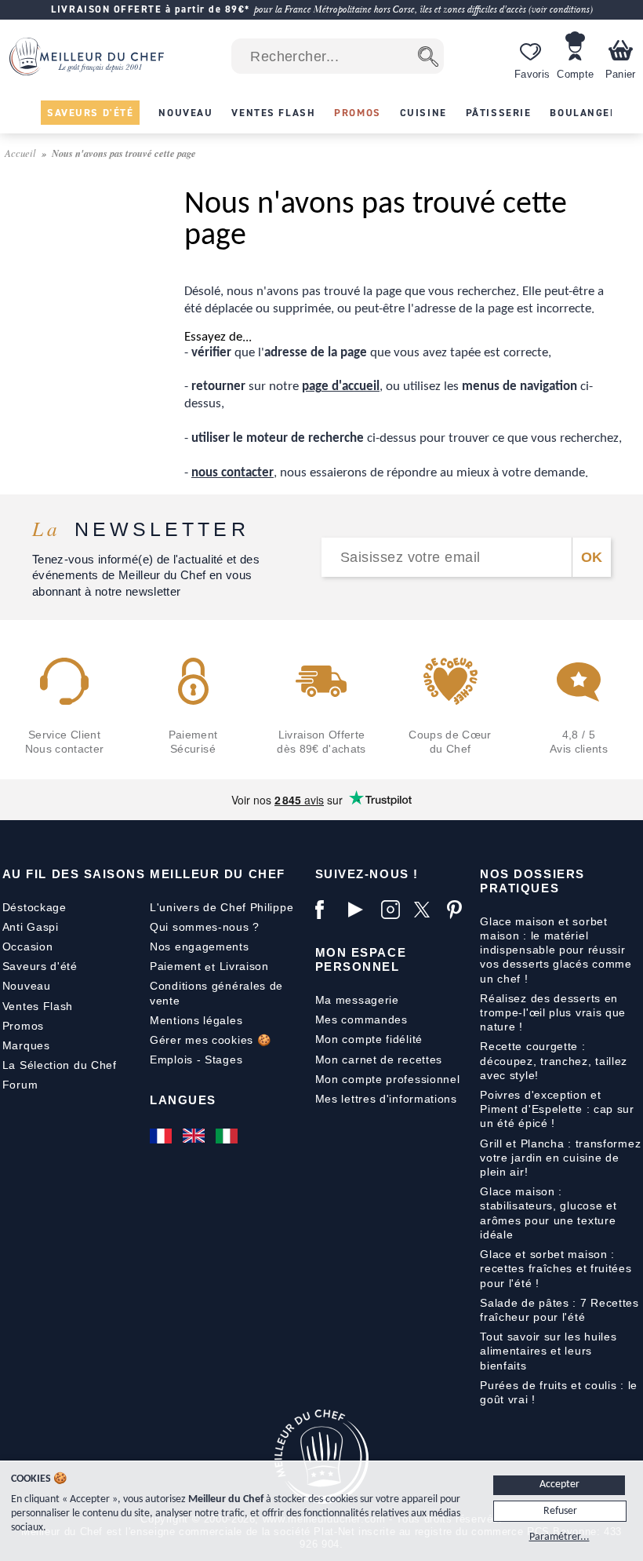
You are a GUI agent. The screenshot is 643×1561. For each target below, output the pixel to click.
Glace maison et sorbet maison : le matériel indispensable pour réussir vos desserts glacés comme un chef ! (556, 950)
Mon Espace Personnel (360, 959)
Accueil (21, 152)
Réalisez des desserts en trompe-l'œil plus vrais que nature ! (553, 1012)
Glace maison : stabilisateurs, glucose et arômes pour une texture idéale (548, 1213)
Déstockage (34, 907)
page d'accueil (341, 386)
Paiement (176, 966)
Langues (183, 1100)
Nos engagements (199, 946)
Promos (23, 1025)
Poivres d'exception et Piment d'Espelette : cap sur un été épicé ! (557, 1109)
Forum (20, 1084)
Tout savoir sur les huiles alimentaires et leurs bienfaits (548, 1350)
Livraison (244, 966)
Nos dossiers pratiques (532, 881)
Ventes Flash (37, 1006)
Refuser (560, 1511)
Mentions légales (196, 1020)
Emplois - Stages (196, 1059)
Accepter (559, 1484)
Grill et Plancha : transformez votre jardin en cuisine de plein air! (560, 1157)
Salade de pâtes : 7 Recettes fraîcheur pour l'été (559, 1310)
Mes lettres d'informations (386, 1098)
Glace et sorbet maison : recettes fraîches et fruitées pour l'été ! (555, 1268)
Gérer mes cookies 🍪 (210, 1040)
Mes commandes (361, 1019)
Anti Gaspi (30, 927)
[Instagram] (393, 909)
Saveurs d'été (40, 966)
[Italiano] (228, 1135)
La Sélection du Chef (59, 1065)
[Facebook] (327, 909)
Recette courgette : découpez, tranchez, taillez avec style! (553, 1060)
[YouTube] (360, 909)
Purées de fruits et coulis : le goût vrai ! (559, 1392)
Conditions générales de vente (216, 992)
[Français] (162, 1135)
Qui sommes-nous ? (205, 927)
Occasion (27, 946)
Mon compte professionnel (387, 1079)
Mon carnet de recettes (378, 1059)
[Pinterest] (459, 909)
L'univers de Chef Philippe (221, 907)
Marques (26, 1045)
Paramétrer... (559, 1537)
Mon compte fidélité (369, 1039)
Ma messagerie (357, 1000)
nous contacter (232, 473)
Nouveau (26, 985)
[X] (426, 909)
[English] (195, 1135)
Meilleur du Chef (217, 874)
